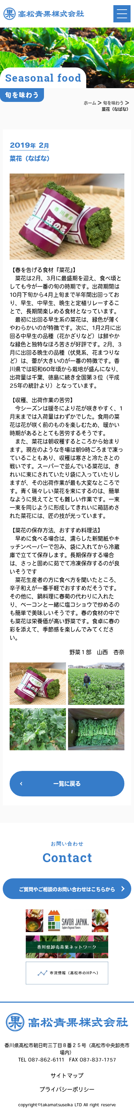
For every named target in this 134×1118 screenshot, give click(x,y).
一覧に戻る (67, 783)
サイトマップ (67, 1075)
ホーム (90, 103)
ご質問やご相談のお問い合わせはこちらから (67, 889)
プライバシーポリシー (67, 1089)
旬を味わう (113, 103)
